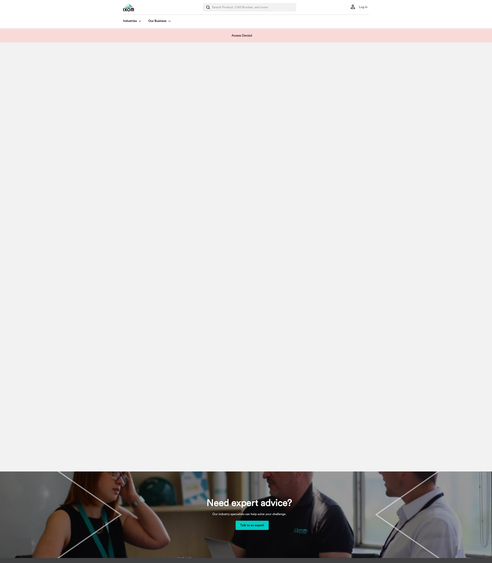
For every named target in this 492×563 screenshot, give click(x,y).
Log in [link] (362, 7)
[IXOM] (136, 7)
